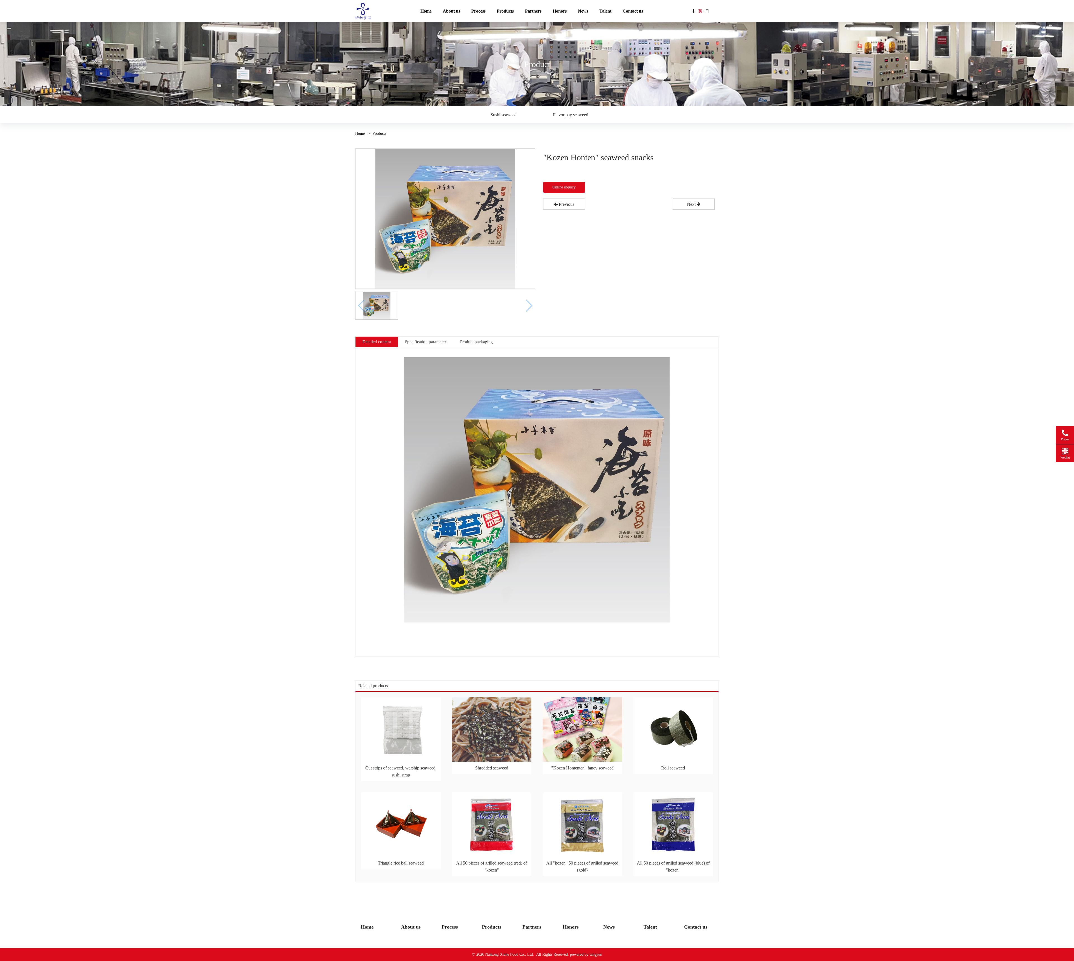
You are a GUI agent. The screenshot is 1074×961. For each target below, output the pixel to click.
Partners (533, 11)
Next (692, 204)
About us (451, 11)
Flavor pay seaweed (570, 114)
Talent (605, 11)
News (583, 11)
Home (426, 11)
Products (505, 11)
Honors (560, 11)
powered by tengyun (586, 954)
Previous (566, 204)
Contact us (633, 11)
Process (478, 11)
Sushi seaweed (504, 114)
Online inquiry (564, 187)
